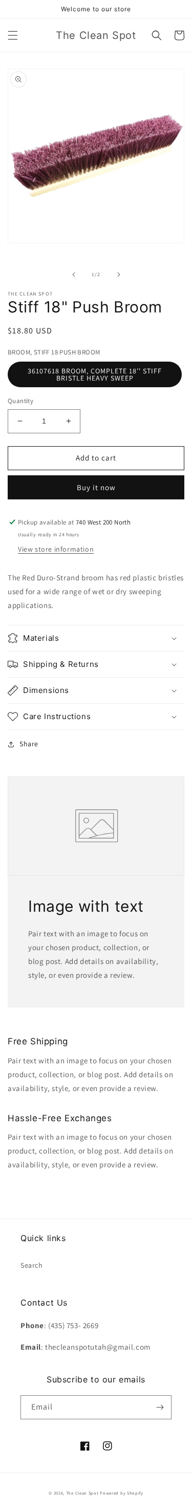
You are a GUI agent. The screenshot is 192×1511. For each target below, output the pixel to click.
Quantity (20, 400)
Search (31, 1265)
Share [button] (28, 743)
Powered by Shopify (121, 1493)
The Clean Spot (82, 1493)
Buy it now (96, 487)
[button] (13, 35)
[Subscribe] (159, 1407)
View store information (56, 549)
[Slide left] (73, 274)
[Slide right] (119, 274)
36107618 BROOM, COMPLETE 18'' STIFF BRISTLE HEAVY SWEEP (95, 374)
